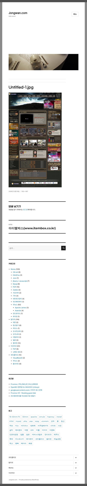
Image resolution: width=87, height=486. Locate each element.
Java (14, 278)
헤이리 (23, 443)
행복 (17, 443)
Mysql (15, 284)
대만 (14, 322)
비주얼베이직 (43, 426)
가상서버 (16, 293)
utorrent (45, 421)
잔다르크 (48, 435)
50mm (25, 417)
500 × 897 (25, 191)
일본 (14, 340)
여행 (26, 430)
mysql (18, 421)
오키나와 (16, 334)
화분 (30, 443)
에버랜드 (18, 430)
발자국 (13, 319)
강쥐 (52, 421)
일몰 (22, 435)
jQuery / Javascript (20, 281)
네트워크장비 (17, 299)
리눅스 (15, 305)
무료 (11, 426)
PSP (14, 349)
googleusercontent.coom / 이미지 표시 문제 (26, 390)
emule (42, 417)
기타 (14, 296)
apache (34, 417)
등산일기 (16, 325)
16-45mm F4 (14, 417)
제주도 (56, 435)
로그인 (25, 210)
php (25, 421)
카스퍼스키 (19, 439)
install (59, 417)
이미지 (44, 430)
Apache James (20, 308)
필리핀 (15, 343)
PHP (14, 287)
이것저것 (14, 346)
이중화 (52, 430)
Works (13, 269)
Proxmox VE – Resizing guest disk (23, 393)
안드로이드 (16, 314)
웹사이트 (16, 364)
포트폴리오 (14, 355)
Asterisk (18, 311)
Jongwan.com (18, 13)
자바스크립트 (37, 435)
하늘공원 (57, 439)
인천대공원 (13, 435)
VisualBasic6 (17, 358)
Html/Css (16, 275)
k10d (11, 421)
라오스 (15, 328)
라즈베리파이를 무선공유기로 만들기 (23, 396)
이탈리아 (16, 337)
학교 (11, 443)
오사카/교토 (17, 331)
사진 (59, 426)
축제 (11, 439)
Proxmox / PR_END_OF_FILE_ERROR (24, 384)
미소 (17, 426)
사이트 (53, 426)
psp (31, 421)
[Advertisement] (44, 37)
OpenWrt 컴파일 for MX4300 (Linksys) (25, 387)
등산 (62, 421)
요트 (32, 430)
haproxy (50, 417)
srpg (37, 421)
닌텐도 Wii (16, 352)
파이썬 (15, 316)
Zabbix (15, 290)
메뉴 (75, 14)
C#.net (15, 272)
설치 (11, 430)
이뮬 (38, 430)
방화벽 (32, 426)
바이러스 (24, 426)
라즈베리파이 (17, 302)
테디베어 (29, 439)
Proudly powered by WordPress (29, 480)
